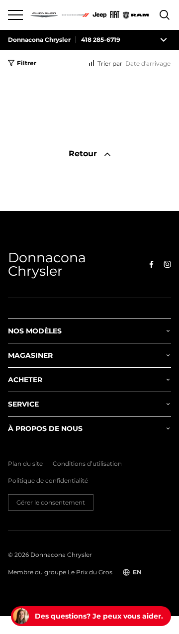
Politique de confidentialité (48, 480)
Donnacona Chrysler (39, 39)
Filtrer (26, 63)
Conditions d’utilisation (87, 463)
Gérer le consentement (50, 502)
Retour (84, 153)
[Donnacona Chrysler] (90, 15)
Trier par (109, 63)
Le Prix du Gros (90, 572)
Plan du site (25, 463)
